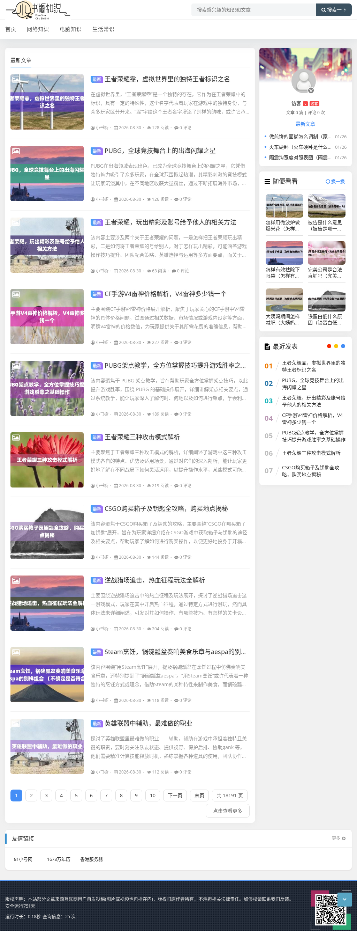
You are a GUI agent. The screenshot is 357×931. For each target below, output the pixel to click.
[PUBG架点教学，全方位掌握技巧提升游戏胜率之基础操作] (47, 388)
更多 (336, 838)
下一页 (175, 795)
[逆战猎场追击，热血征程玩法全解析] (47, 603)
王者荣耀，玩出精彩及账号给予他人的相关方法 (164, 222)
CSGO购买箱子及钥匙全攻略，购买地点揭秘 (160, 508)
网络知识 (38, 28)
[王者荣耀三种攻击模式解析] (47, 460)
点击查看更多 (227, 810)
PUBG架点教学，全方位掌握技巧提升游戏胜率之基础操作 (179, 365)
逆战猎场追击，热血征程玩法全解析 (149, 580)
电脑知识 (71, 28)
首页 (10, 28)
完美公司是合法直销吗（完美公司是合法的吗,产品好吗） (325, 272)
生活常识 (103, 28)
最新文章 (20, 60)
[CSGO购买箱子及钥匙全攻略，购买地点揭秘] (47, 531)
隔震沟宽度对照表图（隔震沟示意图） (310, 157)
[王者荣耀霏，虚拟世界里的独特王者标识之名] (47, 102)
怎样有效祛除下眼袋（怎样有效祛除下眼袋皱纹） (284, 272)
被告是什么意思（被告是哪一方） (326, 225)
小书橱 (102, 128)
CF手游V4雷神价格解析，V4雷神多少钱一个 (160, 293)
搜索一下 (337, 10)
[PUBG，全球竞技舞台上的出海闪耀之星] (47, 173)
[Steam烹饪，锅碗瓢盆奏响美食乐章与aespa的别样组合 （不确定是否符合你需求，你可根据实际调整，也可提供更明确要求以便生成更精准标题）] (47, 674)
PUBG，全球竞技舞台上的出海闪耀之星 (154, 150)
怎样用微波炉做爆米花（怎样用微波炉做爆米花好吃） (283, 225)
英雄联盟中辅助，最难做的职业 (142, 723)
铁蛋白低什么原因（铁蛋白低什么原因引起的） (325, 319)
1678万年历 (58, 859)
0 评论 (185, 128)
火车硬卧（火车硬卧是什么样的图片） (310, 147)
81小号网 (23, 859)
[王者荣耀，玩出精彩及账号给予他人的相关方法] (47, 245)
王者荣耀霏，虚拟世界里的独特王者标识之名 (161, 79)
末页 (199, 795)
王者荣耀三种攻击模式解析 (136, 437)
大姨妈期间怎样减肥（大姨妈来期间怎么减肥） (283, 319)
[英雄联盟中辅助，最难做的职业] (47, 746)
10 (152, 795)
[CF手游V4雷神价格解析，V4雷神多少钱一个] (47, 316)
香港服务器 (91, 859)
